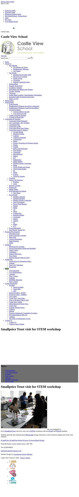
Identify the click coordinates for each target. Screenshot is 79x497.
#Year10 (59, 431)
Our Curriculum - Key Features (19, 123)
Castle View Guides (15, 302)
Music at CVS (13, 99)
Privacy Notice (25, 458)
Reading (16, 182)
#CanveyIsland (34, 440)
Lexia (15, 184)
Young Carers (13, 250)
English (15, 147)
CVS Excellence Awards (21, 112)
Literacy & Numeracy (16, 180)
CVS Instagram (14, 270)
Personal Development (12, 232)
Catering (16, 136)
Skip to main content (7, 2)
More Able (12, 237)
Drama (15, 145)
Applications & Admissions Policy (20, 261)
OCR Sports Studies (19, 169)
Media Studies (17, 161)
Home (7, 62)
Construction (17, 139)
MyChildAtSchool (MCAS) (18, 315)
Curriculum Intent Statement (18, 121)
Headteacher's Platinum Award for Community (24, 106)
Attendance (12, 252)
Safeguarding (13, 84)
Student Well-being (15, 254)
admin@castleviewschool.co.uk (11, 451)
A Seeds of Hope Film (16, 117)
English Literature (19, 198)
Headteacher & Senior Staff (22, 75)
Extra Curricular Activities (17, 235)
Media (15, 208)
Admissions (9, 259)
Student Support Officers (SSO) (19, 258)
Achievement (9, 102)
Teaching (12, 178)
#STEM (32, 431)
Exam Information (15, 228)
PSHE (15, 173)
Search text (4, 58)
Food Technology (19, 202)
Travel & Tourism (19, 176)
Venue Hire (17, 289)
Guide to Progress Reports (17, 115)
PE (14, 171)
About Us (8, 64)
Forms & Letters (10, 10)
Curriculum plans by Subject (18, 130)
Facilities (12, 285)
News (7, 269)
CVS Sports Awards (19, 113)
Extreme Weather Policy (17, 307)
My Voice (8, 20)
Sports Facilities (18, 287)
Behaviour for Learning (16, 246)
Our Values (16, 71)
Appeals (11, 263)
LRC (14, 291)
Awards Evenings (15, 110)
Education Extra (14, 234)
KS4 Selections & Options (17, 191)
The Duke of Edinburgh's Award (19, 319)
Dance (15, 141)
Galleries (12, 278)
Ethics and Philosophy (20, 149)
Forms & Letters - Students (18, 295)
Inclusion (8, 245)
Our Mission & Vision (20, 67)
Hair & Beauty (18, 154)
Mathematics (17, 160)
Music (15, 165)
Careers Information (15, 239)
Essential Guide (10, 12)
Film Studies (17, 150)
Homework (12, 187)
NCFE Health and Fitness (21, 167)
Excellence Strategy (15, 88)
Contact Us (8, 320)
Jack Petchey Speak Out (17, 230)
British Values (13, 189)
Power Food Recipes (20, 204)
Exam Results (13, 104)
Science (15, 174)
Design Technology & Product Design (25, 143)
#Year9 (50, 431)
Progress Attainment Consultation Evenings (23, 313)
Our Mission (13, 65)
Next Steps (16, 193)
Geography (16, 152)
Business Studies (18, 134)
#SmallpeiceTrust (10, 431)
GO (29, 58)
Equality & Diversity (16, 86)
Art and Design (18, 132)
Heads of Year (17, 78)
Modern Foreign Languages (22, 163)
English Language (19, 197)
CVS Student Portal (11, 21)
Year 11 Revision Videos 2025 (19, 300)
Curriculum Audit (14, 126)
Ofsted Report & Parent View (18, 304)
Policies (11, 311)
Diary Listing (13, 276)
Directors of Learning (20, 76)
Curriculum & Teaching (12, 119)
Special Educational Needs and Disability (22, 248)
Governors (16, 80)
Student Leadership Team (21, 82)
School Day (13, 306)
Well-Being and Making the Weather (21, 89)
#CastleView (5, 440)
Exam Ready (13, 195)
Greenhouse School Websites (22, 454)
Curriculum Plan (14, 125)
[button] (14, 28)
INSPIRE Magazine (15, 280)
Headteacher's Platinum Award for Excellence (24, 108)
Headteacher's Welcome (21, 69)
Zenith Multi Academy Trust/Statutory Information (25, 95)
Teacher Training (14, 91)
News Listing (13, 282)
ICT (14, 158)
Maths (15, 224)
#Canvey (26, 440)
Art (14, 210)
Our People (12, 73)
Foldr (6, 18)
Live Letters (13, 296)
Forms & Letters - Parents (17, 293)
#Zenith (41, 440)
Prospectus (12, 267)
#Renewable (29, 435)
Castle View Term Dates (17, 298)
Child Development (19, 137)
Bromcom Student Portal (13, 14)
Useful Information (11, 283)
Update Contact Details (16, 324)
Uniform (12, 309)
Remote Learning (14, 186)
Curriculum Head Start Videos (19, 128)
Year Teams (13, 256)
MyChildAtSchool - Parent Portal (16, 16)
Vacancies (12, 93)
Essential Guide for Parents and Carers (21, 97)
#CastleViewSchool (16, 440)
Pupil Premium (14, 241)
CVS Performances (15, 272)
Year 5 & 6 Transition (16, 265)
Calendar (12, 274)
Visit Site (4, 56)
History (15, 156)
